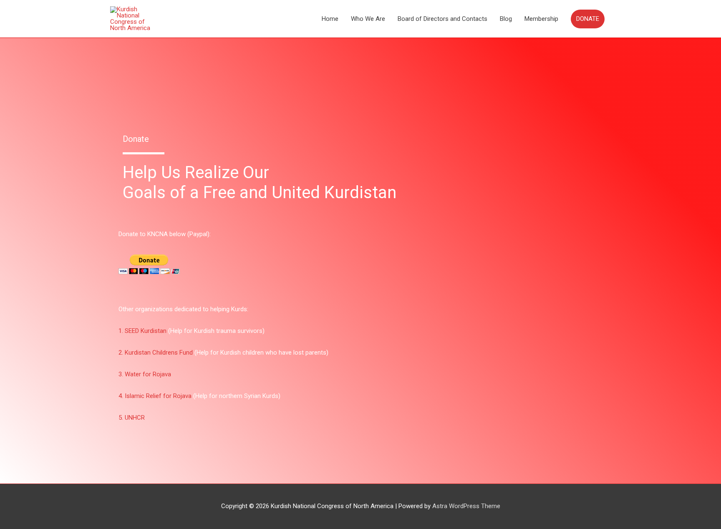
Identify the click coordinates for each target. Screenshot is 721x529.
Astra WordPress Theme (466, 506)
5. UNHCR (131, 417)
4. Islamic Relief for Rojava (155, 396)
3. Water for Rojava (144, 374)
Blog (506, 19)
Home (330, 19)
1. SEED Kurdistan (142, 331)
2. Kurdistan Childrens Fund (155, 352)
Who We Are (368, 19)
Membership (541, 19)
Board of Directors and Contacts (442, 19)
